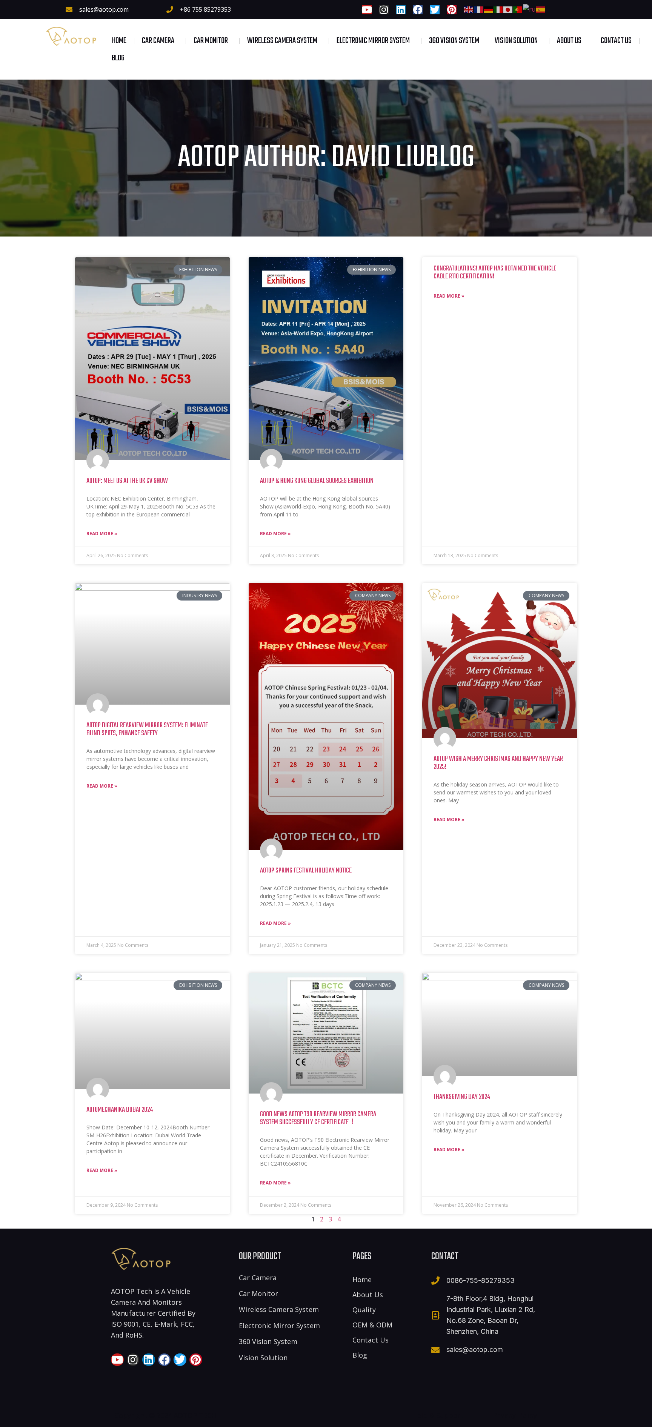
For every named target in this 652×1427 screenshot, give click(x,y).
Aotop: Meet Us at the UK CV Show (127, 481)
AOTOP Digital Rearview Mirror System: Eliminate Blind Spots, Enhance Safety (147, 729)
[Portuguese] (518, 9)
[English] (469, 9)
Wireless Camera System (282, 40)
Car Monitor (211, 40)
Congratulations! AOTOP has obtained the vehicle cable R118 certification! (495, 272)
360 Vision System (454, 40)
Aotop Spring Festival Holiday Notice (306, 870)
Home (119, 40)
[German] (489, 9)
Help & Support (437, 1415)
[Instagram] (384, 9)
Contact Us (616, 40)
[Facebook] (418, 9)
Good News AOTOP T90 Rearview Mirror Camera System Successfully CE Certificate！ (318, 1118)
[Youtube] (367, 9)
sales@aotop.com (104, 9)
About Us (569, 40)
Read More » (101, 533)
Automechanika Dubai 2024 (119, 1109)
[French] (479, 9)
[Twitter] (435, 9)
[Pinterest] (452, 9)
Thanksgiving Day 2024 (462, 1097)
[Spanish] (541, 9)
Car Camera (158, 40)
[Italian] (498, 9)
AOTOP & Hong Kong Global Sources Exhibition (317, 481)
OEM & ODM (372, 1324)
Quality (364, 1309)
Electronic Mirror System (373, 40)
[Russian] (529, 9)
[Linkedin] (401, 9)
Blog (118, 58)
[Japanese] (508, 9)
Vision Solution (516, 40)
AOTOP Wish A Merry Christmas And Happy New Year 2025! (498, 763)
